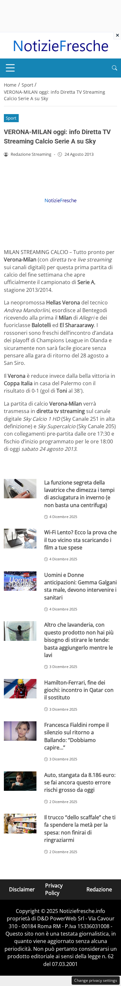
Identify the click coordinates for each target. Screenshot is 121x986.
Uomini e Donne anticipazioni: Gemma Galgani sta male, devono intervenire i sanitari (80, 586)
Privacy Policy (54, 889)
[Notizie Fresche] (60, 44)
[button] (114, 68)
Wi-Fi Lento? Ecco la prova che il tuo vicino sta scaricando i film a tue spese (80, 540)
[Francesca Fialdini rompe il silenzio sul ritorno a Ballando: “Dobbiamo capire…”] (20, 731)
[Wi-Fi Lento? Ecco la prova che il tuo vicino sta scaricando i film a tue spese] (20, 538)
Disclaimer (22, 889)
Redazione (99, 889)
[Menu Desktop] (10, 67)
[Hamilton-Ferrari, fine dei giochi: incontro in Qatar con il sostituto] (20, 689)
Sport (11, 118)
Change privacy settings (95, 980)
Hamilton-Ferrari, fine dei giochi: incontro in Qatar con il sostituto (79, 690)
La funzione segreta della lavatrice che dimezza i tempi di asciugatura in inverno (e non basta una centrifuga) (79, 494)
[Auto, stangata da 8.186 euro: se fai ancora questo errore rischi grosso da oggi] (20, 781)
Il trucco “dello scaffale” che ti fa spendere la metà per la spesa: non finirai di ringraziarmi (80, 828)
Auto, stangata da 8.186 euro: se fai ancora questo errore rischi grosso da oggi (80, 782)
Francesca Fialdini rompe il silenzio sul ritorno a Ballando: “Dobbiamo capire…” (76, 736)
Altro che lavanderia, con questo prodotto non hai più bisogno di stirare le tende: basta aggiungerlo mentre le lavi (79, 640)
